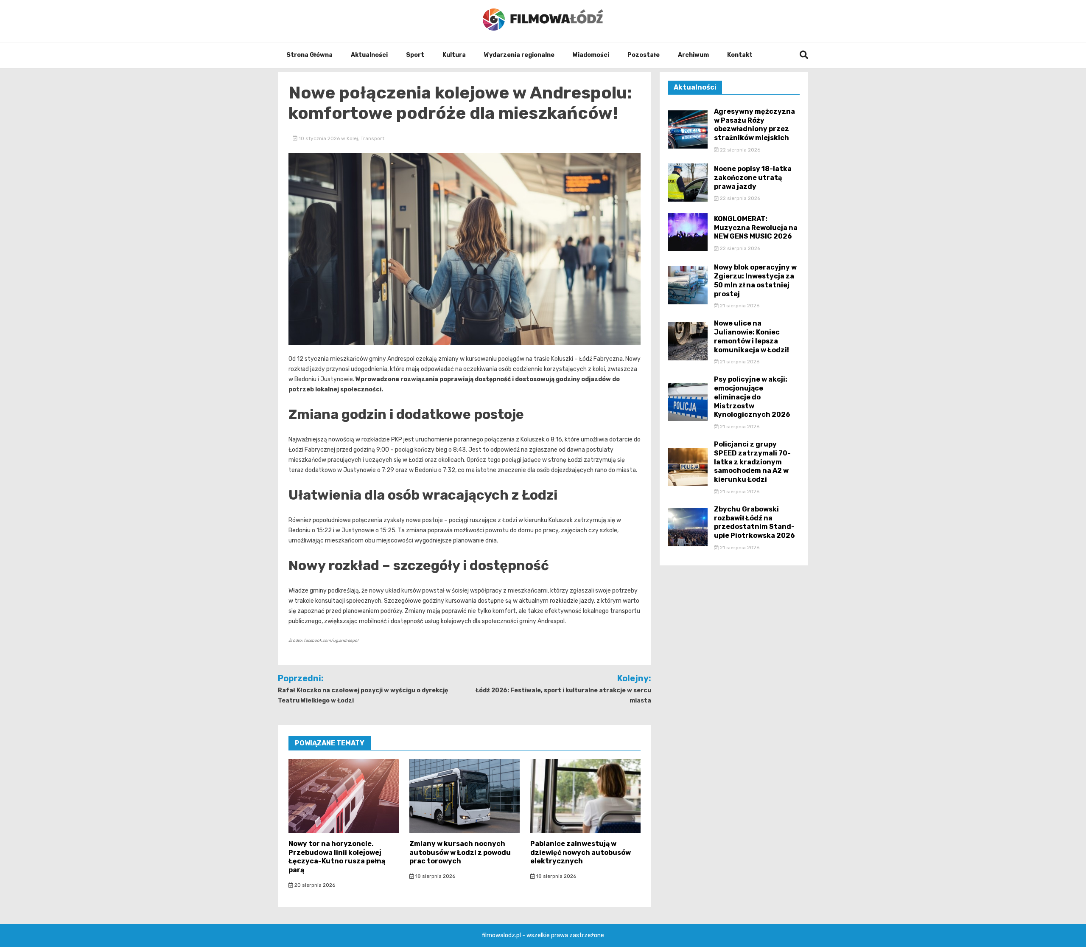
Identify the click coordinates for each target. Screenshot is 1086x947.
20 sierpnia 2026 (314, 885)
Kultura (454, 55)
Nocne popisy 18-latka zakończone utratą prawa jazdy (753, 178)
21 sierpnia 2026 (739, 306)
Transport (372, 138)
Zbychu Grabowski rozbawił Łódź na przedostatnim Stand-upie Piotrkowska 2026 (754, 522)
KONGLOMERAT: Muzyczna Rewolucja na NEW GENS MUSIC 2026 (756, 228)
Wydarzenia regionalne (519, 55)
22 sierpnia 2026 (739, 150)
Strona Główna (309, 55)
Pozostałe (643, 55)
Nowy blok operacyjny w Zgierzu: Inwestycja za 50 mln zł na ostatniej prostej (755, 280)
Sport (415, 55)
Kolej (352, 138)
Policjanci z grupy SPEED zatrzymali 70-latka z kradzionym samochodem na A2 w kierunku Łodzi (752, 461)
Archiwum (693, 55)
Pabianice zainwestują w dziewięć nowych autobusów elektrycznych (580, 853)
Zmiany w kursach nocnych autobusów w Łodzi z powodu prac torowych (460, 853)
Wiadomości (591, 55)
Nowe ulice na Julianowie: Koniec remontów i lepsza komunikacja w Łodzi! (751, 336)
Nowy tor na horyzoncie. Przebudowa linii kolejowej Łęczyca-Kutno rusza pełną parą (336, 857)
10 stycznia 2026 (319, 138)
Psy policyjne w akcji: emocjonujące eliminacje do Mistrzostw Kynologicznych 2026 (752, 397)
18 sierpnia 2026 (434, 876)
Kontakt (740, 55)
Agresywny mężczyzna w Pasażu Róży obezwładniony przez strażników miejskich (754, 124)
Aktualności (369, 55)
